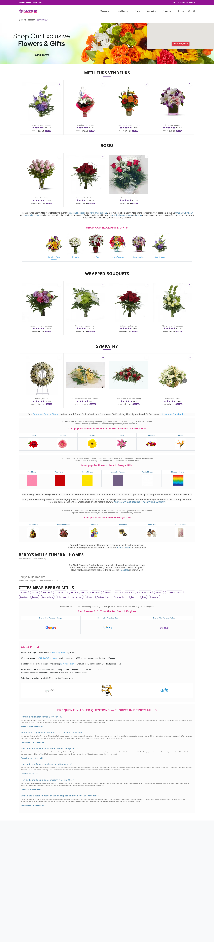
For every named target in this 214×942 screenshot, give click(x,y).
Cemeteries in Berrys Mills (31, 789)
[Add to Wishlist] (59, 84)
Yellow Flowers (87, 472)
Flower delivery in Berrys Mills (32, 742)
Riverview (46, 592)
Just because (133, 502)
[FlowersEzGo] (28, 11)
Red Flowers (60, 472)
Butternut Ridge (145, 592)
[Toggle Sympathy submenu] (157, 11)
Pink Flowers (32, 472)
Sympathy (151, 11)
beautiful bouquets (77, 213)
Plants (137, 11)
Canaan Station (60, 592)
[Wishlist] (183, 11)
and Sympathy (158, 502)
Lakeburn (84, 592)
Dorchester (154, 597)
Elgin (144, 597)
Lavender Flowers (118, 472)
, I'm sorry (145, 502)
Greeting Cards (180, 524)
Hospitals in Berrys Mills (30, 774)
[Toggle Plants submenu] (141, 11)
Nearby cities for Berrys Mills (32, 726)
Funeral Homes (124, 547)
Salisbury (23, 592)
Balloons (94, 524)
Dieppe (73, 592)
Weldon (118, 592)
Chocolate (123, 524)
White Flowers (147, 472)
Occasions (104, 11)
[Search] (177, 11)
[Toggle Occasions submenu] (110, 11)
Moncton (35, 592)
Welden (108, 592)
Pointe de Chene (103, 597)
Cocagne (134, 597)
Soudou (35, 597)
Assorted (151, 435)
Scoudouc (24, 597)
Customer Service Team (46, 414)
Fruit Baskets (33, 524)
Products (167, 11)
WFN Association (67, 664)
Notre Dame (129, 592)
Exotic (180, 435)
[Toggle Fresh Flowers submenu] (129, 11)
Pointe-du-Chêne (120, 597)
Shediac (89, 597)
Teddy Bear (151, 524)
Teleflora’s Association (48, 658)
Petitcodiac (96, 592)
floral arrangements (98, 213)
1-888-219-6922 (38, 2)
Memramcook (77, 597)
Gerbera (63, 435)
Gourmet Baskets (63, 524)
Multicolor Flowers (178, 472)
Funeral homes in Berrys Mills (32, 758)
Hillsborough (62, 597)
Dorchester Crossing (174, 592)
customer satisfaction (173, 414)
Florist (31, 20)
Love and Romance (32, 215)
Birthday (189, 213)
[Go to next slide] (184, 380)
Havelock (159, 592)
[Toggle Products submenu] (172, 11)
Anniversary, (120, 502)
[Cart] (188, 11)
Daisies (92, 435)
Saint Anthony (47, 597)
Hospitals (124, 570)
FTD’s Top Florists (59, 652)
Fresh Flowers (122, 11)
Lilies (122, 435)
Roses (129, 215)
